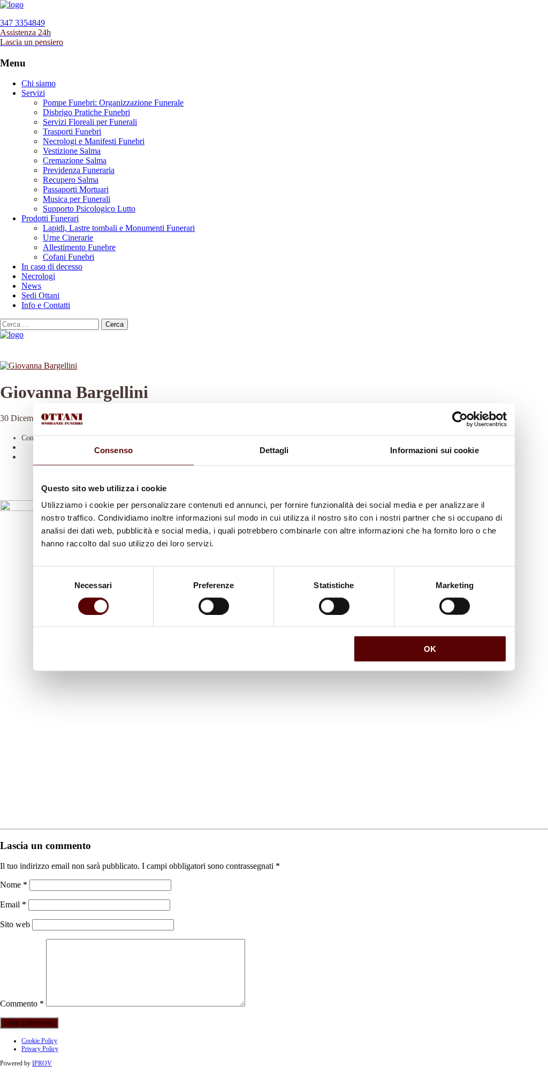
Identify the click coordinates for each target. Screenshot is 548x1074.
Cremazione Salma (74, 160)
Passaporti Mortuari (76, 189)
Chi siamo (38, 83)
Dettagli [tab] (274, 449)
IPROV (42, 1063)
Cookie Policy (39, 1041)
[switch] (214, 605)
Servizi (33, 92)
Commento (22, 1003)
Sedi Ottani (40, 295)
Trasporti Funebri (72, 131)
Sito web (15, 924)
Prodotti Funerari (50, 218)
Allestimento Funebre (79, 247)
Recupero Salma (70, 179)
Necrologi (38, 276)
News (31, 285)
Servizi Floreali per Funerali (90, 121)
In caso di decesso (51, 266)
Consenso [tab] (113, 449)
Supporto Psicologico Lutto (89, 208)
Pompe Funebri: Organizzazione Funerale (113, 102)
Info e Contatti (45, 305)
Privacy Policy (39, 1049)
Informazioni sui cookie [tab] (434, 449)
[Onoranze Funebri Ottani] (12, 4)
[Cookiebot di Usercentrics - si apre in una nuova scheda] (460, 419)
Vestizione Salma (72, 150)
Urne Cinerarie (68, 237)
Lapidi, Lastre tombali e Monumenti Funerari (119, 227)
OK (430, 649)
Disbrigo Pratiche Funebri (86, 112)
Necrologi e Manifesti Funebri (93, 141)
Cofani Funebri (68, 256)
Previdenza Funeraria (79, 170)
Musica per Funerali (76, 199)
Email (13, 904)
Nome (13, 884)
